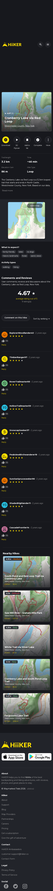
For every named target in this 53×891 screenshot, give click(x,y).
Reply (3, 345)
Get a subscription (10, 833)
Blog (3, 809)
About (4, 800)
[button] (7, 190)
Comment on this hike (15, 317)
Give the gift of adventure (13, 838)
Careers (5, 824)
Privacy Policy (8, 870)
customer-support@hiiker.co (15, 854)
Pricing (4, 828)
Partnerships (7, 819)
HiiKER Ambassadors (11, 849)
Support (5, 805)
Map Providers (8, 814)
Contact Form (8, 859)
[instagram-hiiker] (25, 886)
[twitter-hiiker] (15, 886)
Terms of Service (9, 875)
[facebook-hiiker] (6, 886)
